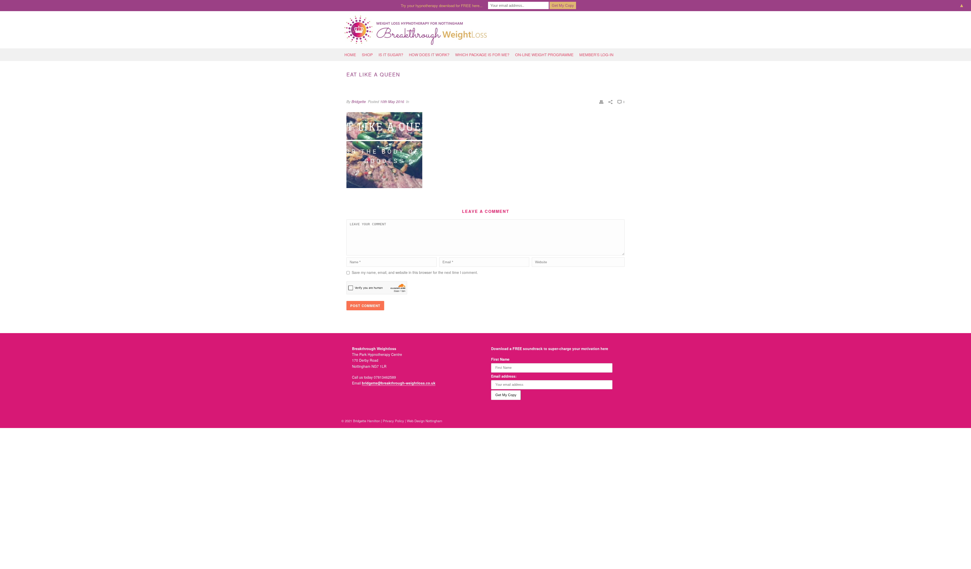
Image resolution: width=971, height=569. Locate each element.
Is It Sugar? (391, 54)
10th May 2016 (392, 101)
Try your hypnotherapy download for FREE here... (441, 5)
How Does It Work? (429, 54)
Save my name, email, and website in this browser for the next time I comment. (415, 272)
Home (350, 54)
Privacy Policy (393, 420)
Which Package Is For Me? (482, 54)
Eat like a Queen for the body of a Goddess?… (550, 85)
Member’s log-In (596, 54)
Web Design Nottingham (424, 420)
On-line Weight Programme (544, 54)
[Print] (601, 102)
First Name (500, 359)
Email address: (504, 376)
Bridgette (358, 101)
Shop (367, 54)
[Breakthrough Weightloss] (415, 29)
